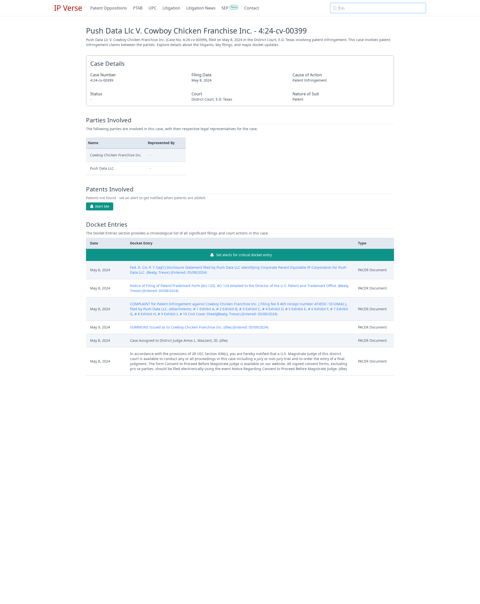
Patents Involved (110, 189)
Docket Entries (107, 224)
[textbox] (381, 8)
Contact (251, 8)
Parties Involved (109, 120)
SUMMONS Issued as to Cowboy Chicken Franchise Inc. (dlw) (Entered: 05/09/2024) (199, 327)
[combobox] (378, 8)
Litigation (171, 8)
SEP (225, 8)
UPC (152, 8)
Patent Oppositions (108, 8)
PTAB (137, 8)
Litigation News (201, 8)
